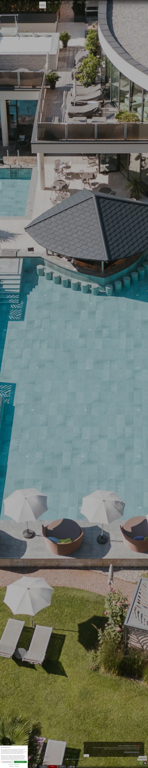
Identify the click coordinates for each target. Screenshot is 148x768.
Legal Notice (17, 766)
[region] (14, 754)
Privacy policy (11, 766)
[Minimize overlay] (26, 747)
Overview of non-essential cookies (13, 764)
